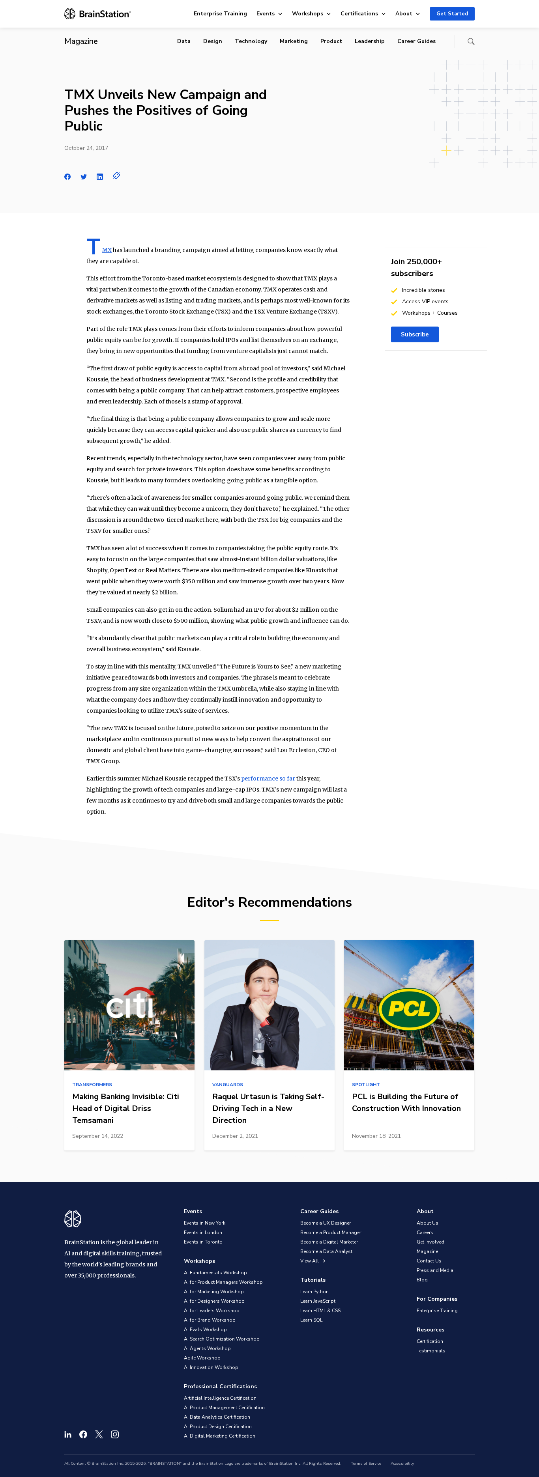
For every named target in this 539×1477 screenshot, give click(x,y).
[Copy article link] (116, 175)
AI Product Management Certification (224, 1407)
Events (265, 13)
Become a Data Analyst (326, 1251)
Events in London (203, 1232)
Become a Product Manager (330, 1232)
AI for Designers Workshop (214, 1301)
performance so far (268, 778)
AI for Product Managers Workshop (223, 1282)
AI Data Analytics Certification (217, 1417)
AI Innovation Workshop (211, 1367)
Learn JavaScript (317, 1301)
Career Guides (416, 41)
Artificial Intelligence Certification (220, 1398)
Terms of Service (366, 1463)
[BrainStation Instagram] (115, 1434)
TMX (107, 250)
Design (212, 41)
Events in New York (204, 1223)
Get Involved (430, 1242)
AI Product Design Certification (218, 1426)
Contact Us (429, 1261)
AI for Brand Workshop (210, 1320)
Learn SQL (311, 1320)
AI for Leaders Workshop (212, 1310)
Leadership (370, 41)
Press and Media (435, 1270)
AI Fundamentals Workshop (215, 1273)
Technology (251, 41)
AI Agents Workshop (207, 1348)
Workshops (307, 13)
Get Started (452, 13)
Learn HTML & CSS (320, 1310)
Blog (422, 1280)
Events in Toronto (203, 1242)
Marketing (294, 41)
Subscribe (415, 334)
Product (331, 41)
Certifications (359, 13)
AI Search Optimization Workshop (222, 1339)
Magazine (427, 1251)
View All (310, 1261)
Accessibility (402, 1463)
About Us (427, 1223)
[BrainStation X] (99, 1434)
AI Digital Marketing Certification (219, 1436)
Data (184, 41)
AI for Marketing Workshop (214, 1291)
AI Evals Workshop (205, 1329)
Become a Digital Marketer (329, 1242)
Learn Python (314, 1291)
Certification (430, 1341)
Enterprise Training (220, 13)
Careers (425, 1232)
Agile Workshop (202, 1358)
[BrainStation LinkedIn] (67, 1434)
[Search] (471, 41)
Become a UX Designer (325, 1223)
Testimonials (431, 1351)
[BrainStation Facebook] (83, 1434)
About (403, 13)
